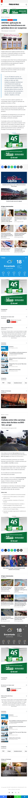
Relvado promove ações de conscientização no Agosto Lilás (21, 219)
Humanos (11, 346)
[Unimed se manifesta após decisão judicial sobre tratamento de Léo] (21, 228)
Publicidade (14, 132)
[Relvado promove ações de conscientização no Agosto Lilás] (21, 212)
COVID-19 (10, 20)
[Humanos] (4, 348)
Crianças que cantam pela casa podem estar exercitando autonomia (20, 250)
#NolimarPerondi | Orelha (15, 369)
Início (3, 17)
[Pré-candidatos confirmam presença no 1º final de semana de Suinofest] (4, 354)
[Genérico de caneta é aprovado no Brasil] (7, 243)
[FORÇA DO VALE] (14, 4)
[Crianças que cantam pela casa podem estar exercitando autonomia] (21, 243)
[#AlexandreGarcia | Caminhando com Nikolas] (4, 359)
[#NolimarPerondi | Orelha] (4, 371)
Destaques (7, 17)
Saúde (15, 20)
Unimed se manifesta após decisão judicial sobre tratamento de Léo (20, 234)
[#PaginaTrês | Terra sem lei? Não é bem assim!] (4, 365)
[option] (14, 401)
